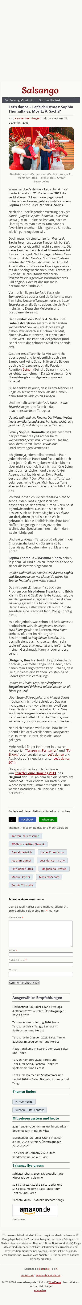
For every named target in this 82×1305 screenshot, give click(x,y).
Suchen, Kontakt (49, 100)
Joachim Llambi (21, 860)
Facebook (44, 1268)
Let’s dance (56, 754)
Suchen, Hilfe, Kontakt (29, 1110)
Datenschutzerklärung (48, 1275)
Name (13, 950)
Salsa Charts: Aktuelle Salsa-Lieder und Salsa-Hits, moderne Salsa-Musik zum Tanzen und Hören (37, 1189)
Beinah (27, 369)
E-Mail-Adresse (18, 960)
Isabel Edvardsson (52, 852)
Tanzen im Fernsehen (41, 750)
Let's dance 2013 (22, 869)
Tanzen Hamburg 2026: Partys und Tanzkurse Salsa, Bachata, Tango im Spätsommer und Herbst (35, 1064)
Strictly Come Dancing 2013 (35, 773)
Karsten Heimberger (28, 118)
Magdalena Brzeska (54, 869)
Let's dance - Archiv (52, 860)
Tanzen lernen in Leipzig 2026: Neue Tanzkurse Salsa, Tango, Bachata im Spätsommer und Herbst (35, 1026)
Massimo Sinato (49, 877)
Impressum (27, 1275)
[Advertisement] (41, 42)
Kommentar (16, 917)
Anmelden (40, 1290)
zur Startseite (24, 1102)
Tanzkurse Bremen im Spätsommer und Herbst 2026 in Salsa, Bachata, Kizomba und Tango (40, 1079)
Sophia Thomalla (22, 885)
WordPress (54, 1282)
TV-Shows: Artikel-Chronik (28, 844)
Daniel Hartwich (22, 852)
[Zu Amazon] (34, 1215)
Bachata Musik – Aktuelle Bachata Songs (38, 1200)
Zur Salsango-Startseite (19, 100)
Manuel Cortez (21, 877)
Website (13, 970)
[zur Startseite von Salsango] (40, 90)
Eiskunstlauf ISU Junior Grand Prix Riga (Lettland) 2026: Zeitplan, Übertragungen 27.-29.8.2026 (38, 1011)
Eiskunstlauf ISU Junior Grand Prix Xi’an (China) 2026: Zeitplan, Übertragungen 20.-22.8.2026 (37, 1142)
